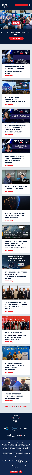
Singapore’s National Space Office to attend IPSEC (15, 187)
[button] (29, 5)
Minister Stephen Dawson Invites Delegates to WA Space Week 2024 (14, 215)
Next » (25, 406)
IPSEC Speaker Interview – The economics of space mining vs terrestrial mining (15, 70)
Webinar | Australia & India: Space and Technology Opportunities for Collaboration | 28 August (15, 244)
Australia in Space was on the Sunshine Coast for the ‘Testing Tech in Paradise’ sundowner (15, 305)
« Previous (9, 406)
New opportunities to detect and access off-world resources (14, 396)
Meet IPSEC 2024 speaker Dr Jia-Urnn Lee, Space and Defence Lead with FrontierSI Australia (15, 129)
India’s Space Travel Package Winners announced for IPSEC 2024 (15, 99)
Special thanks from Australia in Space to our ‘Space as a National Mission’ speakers (15, 336)
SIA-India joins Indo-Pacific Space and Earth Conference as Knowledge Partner (15, 275)
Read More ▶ (8, 76)
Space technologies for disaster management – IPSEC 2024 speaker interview (14, 159)
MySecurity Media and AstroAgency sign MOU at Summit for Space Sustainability (14, 366)
